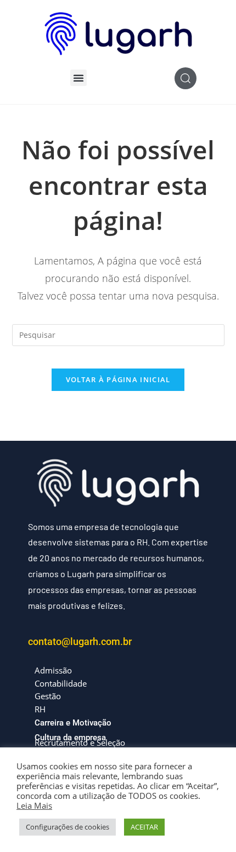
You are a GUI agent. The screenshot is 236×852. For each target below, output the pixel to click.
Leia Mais (34, 805)
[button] (78, 78)
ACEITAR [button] (144, 827)
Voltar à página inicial (118, 379)
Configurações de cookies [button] (67, 827)
